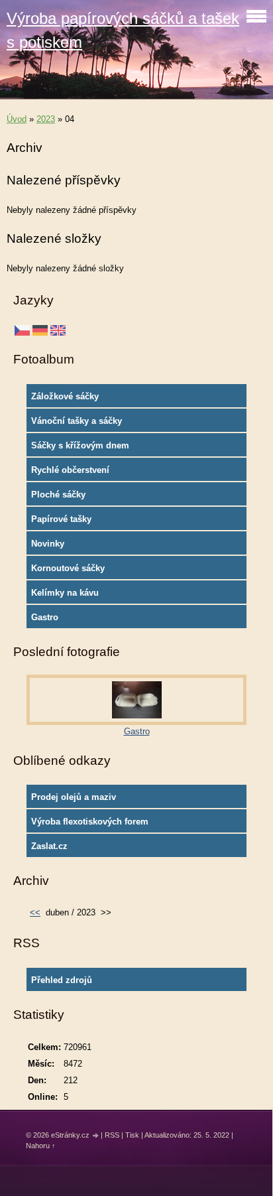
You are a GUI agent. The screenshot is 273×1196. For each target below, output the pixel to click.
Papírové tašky (61, 519)
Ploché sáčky (58, 494)
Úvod (17, 119)
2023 (45, 119)
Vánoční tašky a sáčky (76, 421)
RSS (112, 1135)
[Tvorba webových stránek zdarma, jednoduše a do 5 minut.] (96, 1136)
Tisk (132, 1135)
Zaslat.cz (49, 846)
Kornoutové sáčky (68, 568)
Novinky (47, 544)
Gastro (44, 617)
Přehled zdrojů (61, 980)
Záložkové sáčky (65, 396)
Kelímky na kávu (65, 593)
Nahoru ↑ (41, 1146)
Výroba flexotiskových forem (89, 822)
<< (35, 912)
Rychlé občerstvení (70, 470)
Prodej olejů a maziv (73, 797)
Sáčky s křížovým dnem (80, 445)
